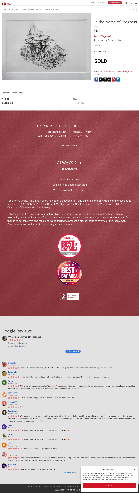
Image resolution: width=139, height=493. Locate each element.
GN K (10, 434)
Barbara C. (12, 372)
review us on (72, 351)
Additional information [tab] (12, 93)
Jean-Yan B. (13, 393)
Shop (11, 9)
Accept (109, 486)
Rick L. (10, 444)
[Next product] (130, 9)
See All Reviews (69, 472)
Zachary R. (12, 464)
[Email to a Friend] (109, 79)
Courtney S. (13, 411)
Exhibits (19, 9)
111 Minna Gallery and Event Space (24, 337)
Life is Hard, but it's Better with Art (41, 9)
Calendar (48, 486)
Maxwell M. (13, 402)
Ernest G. (12, 363)
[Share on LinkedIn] (118, 79)
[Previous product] (135, 9)
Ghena (10, 425)
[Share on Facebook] (96, 79)
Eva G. (10, 381)
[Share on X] (101, 79)
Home (4, 9)
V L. (9, 453)
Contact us (73, 486)
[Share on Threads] (105, 79)
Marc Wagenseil (102, 36)
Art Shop (38, 486)
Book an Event (60, 486)
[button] (135, 469)
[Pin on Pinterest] (114, 79)
